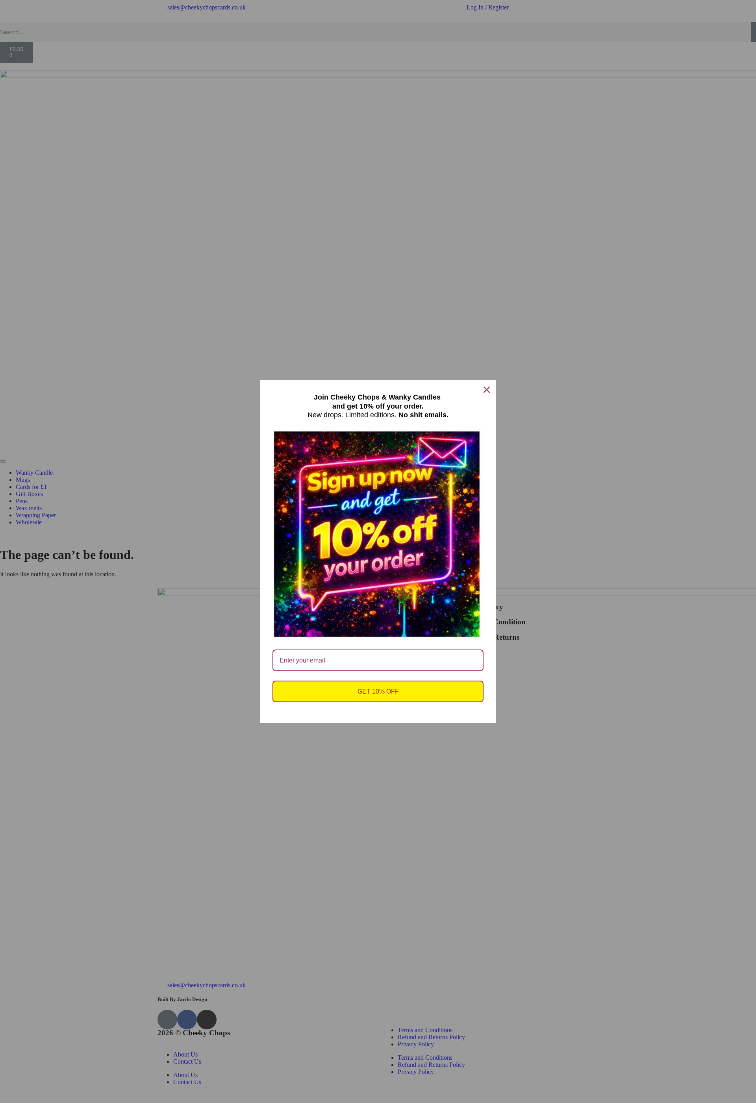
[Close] (486, 389)
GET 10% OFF (378, 691)
